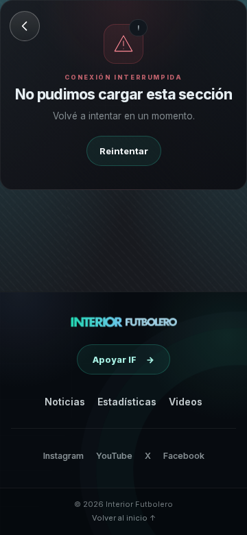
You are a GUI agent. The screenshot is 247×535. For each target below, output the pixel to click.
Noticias (65, 401)
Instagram (63, 456)
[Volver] (25, 26)
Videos (185, 401)
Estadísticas (126, 401)
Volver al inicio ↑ (124, 518)
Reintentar (123, 150)
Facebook (183, 456)
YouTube (114, 456)
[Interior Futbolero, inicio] (124, 321)
